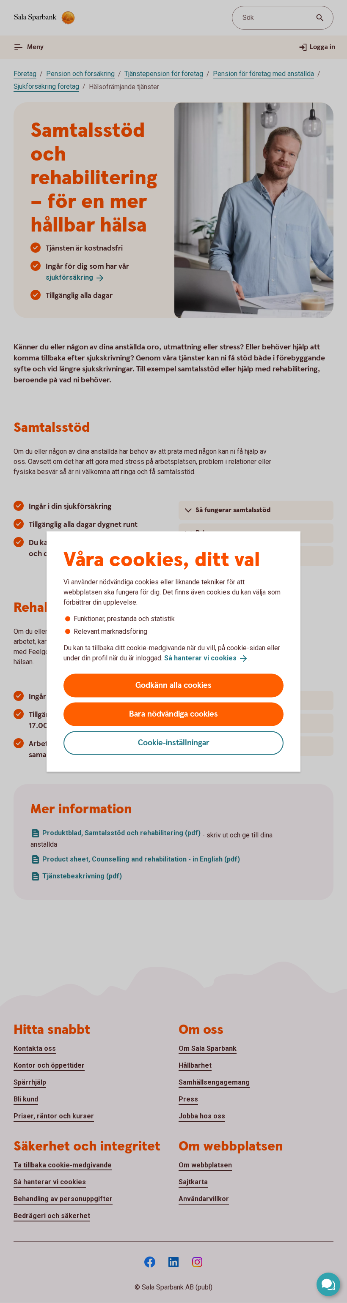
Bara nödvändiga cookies (173, 714)
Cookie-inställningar (173, 742)
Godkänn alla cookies (173, 685)
